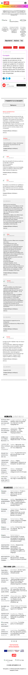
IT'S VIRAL (23, 27)
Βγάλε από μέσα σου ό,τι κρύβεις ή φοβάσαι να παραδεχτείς (14, 30)
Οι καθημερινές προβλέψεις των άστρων (5, 30)
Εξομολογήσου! (8, 40)
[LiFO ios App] (19, 660)
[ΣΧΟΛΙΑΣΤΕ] (21, 78)
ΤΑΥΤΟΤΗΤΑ (14, 645)
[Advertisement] (14, 397)
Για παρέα (6, 55)
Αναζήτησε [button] (16, 40)
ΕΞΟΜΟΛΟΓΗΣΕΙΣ (5, 6)
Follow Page (21, 85)
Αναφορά (5, 130)
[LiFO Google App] (8, 660)
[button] (2, 3)
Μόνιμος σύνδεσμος (12, 130)
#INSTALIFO (13, 6)
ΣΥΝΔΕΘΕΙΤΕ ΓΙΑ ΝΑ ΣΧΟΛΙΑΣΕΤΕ (14, 101)
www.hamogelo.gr (15, 352)
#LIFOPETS (19, 6)
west (8, 156)
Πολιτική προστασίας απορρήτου (17, 668)
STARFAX (5, 27)
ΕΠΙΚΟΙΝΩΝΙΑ (14, 647)
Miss (8, 180)
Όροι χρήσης (6, 668)
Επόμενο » (21, 47)
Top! (22, 40)
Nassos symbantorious (8, 111)
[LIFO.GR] (6, 3)
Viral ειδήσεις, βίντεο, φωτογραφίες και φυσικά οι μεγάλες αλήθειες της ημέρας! (23, 32)
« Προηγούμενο (7, 47)
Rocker (9, 280)
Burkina (5, 138)
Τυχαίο (15, 47)
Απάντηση (5, 132)
